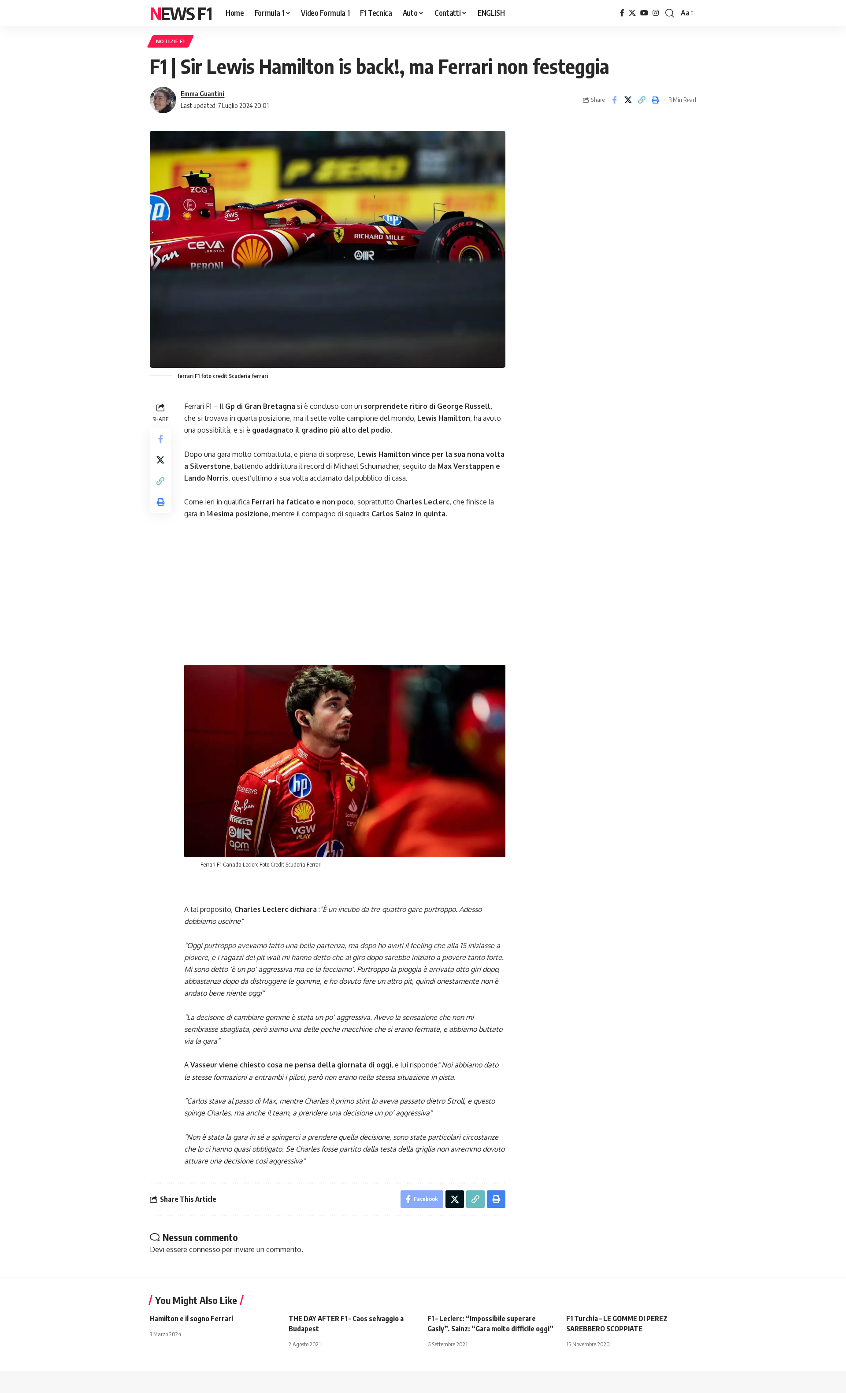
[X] (632, 13)
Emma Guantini (202, 93)
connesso (204, 1249)
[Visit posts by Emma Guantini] (163, 100)
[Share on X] (628, 100)
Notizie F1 (170, 41)
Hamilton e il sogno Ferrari (191, 1318)
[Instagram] (655, 13)
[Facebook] (622, 13)
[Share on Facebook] (614, 100)
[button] (669, 13)
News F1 (181, 13)
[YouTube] (644, 13)
